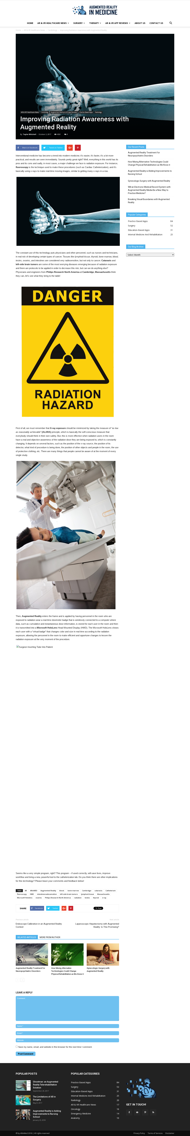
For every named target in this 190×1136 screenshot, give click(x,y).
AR (26, 890)
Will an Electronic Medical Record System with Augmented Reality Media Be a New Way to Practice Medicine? (149, 190)
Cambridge (86, 890)
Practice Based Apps (86, 112)
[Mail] (137, 1112)
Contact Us (156, 23)
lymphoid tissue (87, 894)
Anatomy (75, 1118)
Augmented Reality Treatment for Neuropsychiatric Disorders (144, 154)
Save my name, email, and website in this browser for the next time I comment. (55, 1047)
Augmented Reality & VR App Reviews (64, 112)
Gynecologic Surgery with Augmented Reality (149, 181)
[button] (170, 23)
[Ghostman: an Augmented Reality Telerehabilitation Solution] (23, 1085)
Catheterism (111, 890)
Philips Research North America (58, 898)
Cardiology (52, 30)
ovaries (39, 898)
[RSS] (153, 1112)
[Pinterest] (145, 1112)
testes (87, 898)
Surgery (78, 23)
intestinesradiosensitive (47, 894)
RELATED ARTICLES (27, 937)
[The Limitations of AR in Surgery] (23, 1100)
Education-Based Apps (139, 230)
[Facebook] (129, 1112)
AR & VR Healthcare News (52, 23)
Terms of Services (155, 1133)
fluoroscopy (22, 894)
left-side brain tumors (69, 894)
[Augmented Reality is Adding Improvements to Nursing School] (23, 1114)
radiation (77, 898)
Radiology (98, 112)
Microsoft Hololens (24, 898)
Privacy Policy (139, 1133)
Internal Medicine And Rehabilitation (145, 234)
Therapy (94, 23)
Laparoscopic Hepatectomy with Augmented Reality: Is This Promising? (97, 925)
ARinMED (33, 890)
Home (30, 23)
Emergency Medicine (81, 1113)
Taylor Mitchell (29, 134)
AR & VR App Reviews (116, 23)
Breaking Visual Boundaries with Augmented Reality (149, 201)
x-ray (104, 898)
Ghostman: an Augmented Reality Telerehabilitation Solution (45, 1085)
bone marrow (73, 890)
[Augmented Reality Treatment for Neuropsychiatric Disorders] (32, 954)
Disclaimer (169, 1133)
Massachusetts (103, 894)
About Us (140, 23)
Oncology (75, 1109)
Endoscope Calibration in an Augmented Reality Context (39, 925)
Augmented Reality (48, 890)
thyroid (96, 898)
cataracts (98, 890)
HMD (32, 894)
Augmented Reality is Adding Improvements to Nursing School (150, 172)
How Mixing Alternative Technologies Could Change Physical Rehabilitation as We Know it (67, 971)
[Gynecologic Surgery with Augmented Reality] (103, 954)
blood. (61, 890)
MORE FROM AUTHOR (50, 937)
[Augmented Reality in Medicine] (95, 10)
